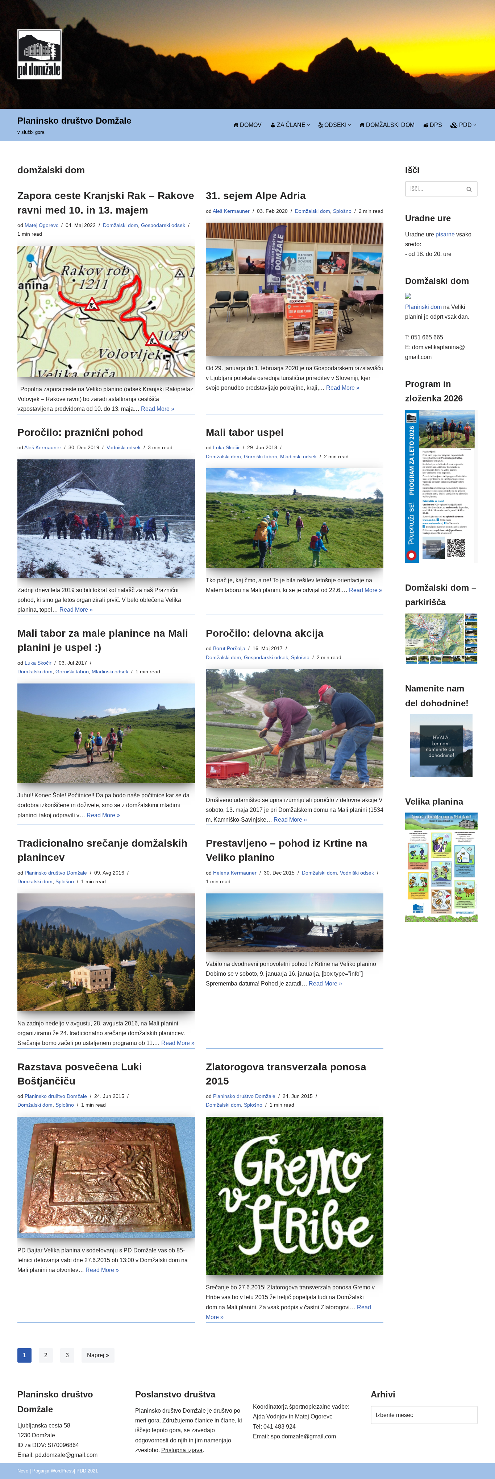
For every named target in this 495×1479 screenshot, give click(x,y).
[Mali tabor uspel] (294, 518)
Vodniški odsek (124, 447)
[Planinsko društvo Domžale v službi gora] (39, 54)
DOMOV (251, 125)
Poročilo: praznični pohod (80, 432)
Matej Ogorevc (41, 225)
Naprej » (98, 1355)
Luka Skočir (226, 447)
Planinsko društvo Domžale (56, 873)
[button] (308, 125)
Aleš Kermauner (231, 211)
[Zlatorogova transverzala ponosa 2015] (294, 1196)
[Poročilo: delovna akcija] (294, 728)
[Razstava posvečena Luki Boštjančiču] (106, 1177)
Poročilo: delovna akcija (265, 633)
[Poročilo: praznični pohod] (106, 518)
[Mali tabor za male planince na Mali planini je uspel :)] (106, 733)
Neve (22, 1471)
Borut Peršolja (229, 648)
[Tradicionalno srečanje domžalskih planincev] (106, 952)
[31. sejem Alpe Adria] (294, 289)
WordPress (62, 1471)
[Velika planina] (441, 920)
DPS (436, 125)
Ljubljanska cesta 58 (43, 1425)
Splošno (342, 211)
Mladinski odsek (298, 456)
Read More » (157, 409)
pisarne (445, 234)
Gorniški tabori (260, 456)
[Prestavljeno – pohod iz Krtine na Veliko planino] (294, 922)
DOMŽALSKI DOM (390, 125)
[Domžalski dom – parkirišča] (441, 662)
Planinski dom (423, 307)
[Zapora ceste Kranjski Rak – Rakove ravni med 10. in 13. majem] (106, 311)
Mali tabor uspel (245, 432)
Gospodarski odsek (163, 225)
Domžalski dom (120, 225)
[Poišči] (469, 189)
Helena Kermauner (235, 873)
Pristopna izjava (182, 1450)
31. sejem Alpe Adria (256, 195)
